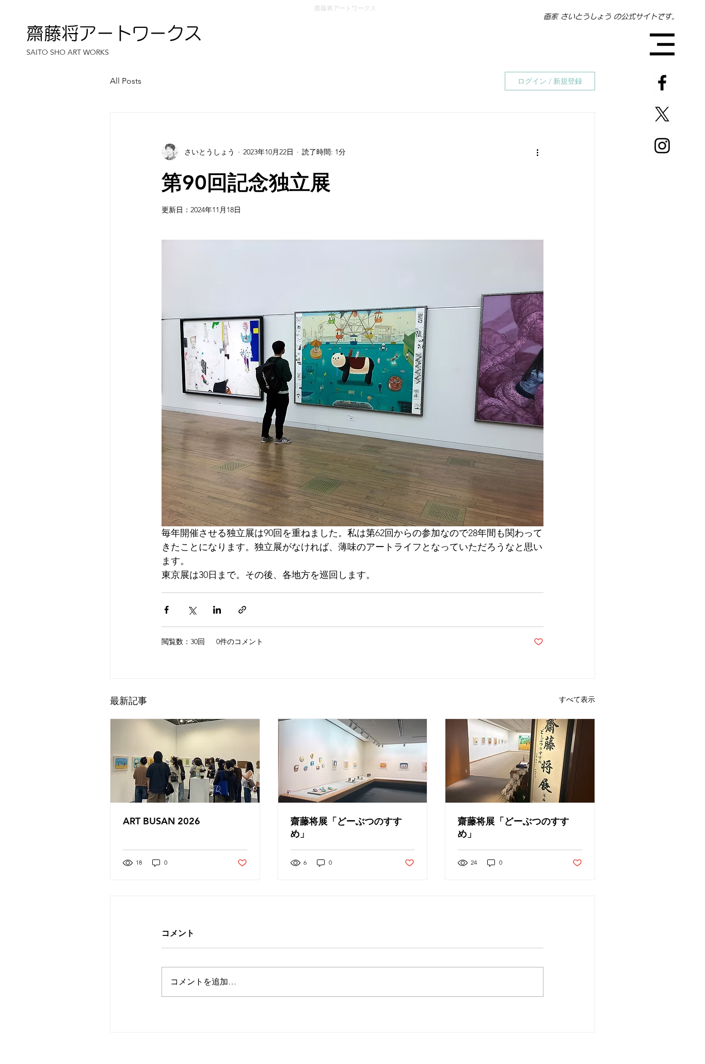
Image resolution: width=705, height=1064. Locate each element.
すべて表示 (577, 699)
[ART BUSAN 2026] (185, 761)
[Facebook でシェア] (166, 610)
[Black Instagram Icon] (662, 145)
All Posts (125, 81)
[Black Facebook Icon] (662, 82)
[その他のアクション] (537, 152)
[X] (662, 114)
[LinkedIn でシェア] (217, 610)
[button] (662, 44)
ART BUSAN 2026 (161, 821)
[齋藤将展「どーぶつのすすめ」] (352, 761)
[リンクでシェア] (242, 610)
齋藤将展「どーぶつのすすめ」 (346, 827)
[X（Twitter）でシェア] (192, 610)
